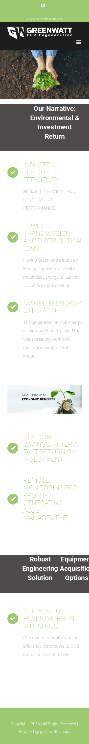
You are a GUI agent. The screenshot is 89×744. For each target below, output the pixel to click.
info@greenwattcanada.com (44, 19)
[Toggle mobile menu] (79, 42)
